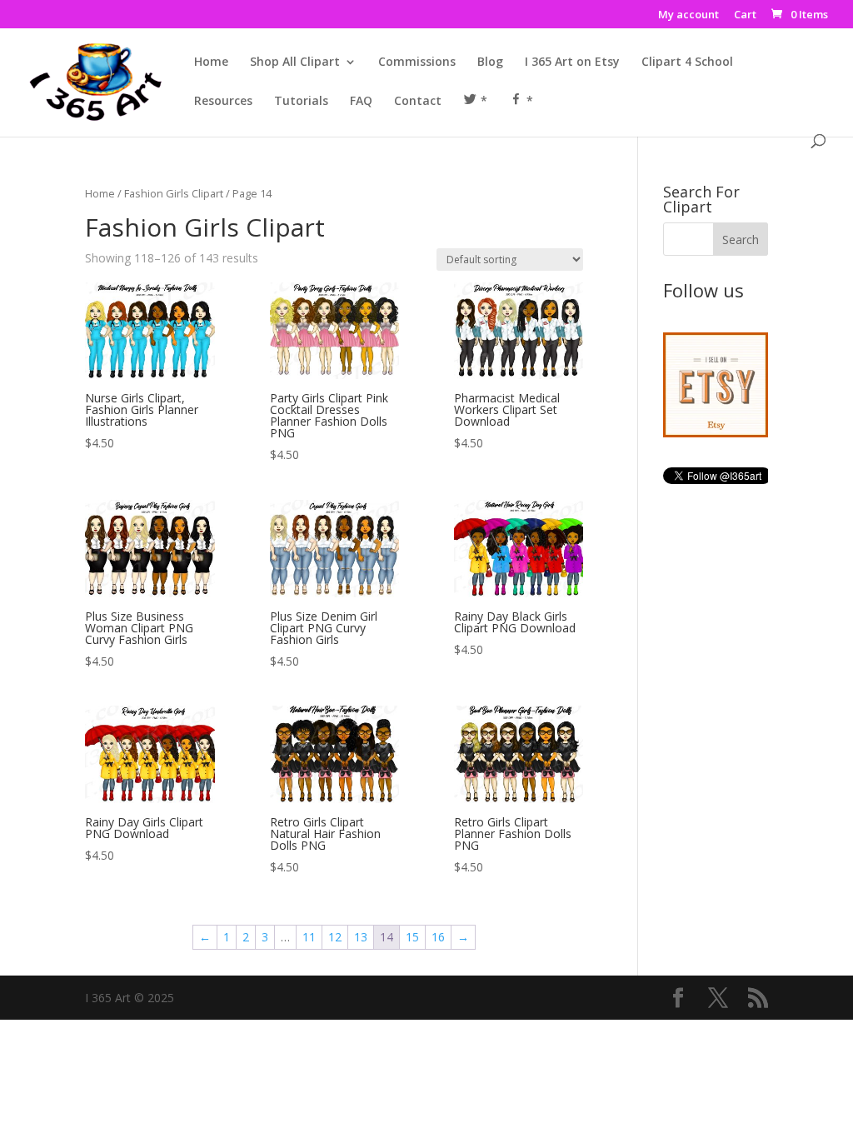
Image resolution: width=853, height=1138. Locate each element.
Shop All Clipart (295, 62)
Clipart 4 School (687, 62)
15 (412, 937)
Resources (223, 101)
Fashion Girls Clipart (173, 193)
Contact (417, 101)
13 (360, 937)
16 (438, 937)
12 (335, 937)
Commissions (417, 62)
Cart (745, 15)
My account (688, 15)
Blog (490, 62)
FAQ (361, 101)
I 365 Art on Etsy (572, 62)
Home (211, 62)
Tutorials (301, 101)
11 (309, 937)
